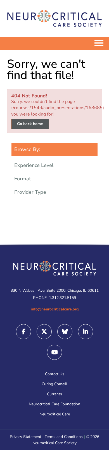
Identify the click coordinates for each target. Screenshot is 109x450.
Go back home (30, 123)
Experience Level (33, 165)
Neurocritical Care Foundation (54, 404)
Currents (54, 394)
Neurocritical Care (54, 414)
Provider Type (30, 192)
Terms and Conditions (64, 436)
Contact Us (54, 374)
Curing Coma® (54, 384)
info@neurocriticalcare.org (55, 309)
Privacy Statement (25, 436)
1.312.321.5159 (62, 297)
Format (22, 178)
